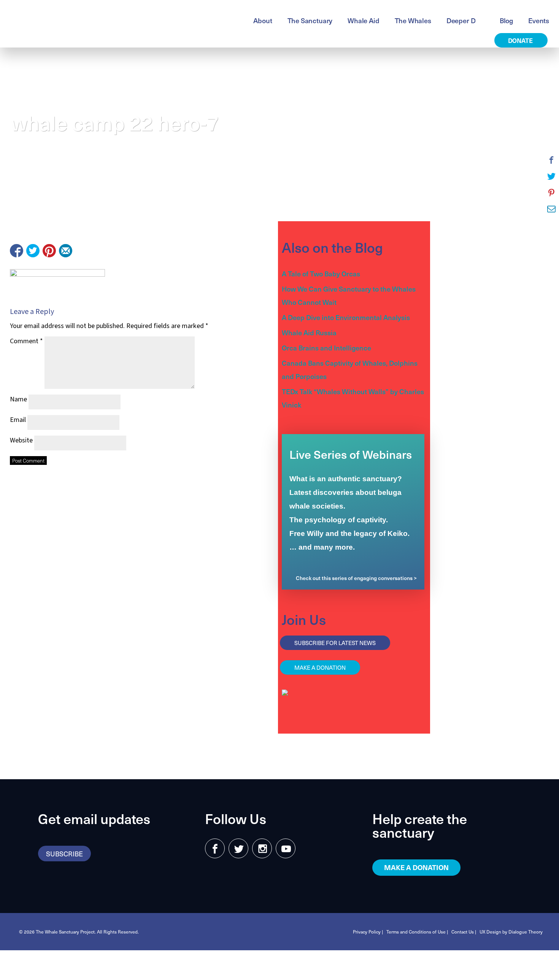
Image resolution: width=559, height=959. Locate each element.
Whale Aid (363, 20)
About (262, 20)
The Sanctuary (310, 20)
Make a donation (320, 667)
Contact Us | (463, 931)
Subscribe (64, 853)
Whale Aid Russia (309, 332)
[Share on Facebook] (16, 250)
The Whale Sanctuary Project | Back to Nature (101, 19)
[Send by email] (65, 250)
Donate (521, 40)
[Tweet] (33, 250)
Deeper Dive (465, 20)
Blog (506, 20)
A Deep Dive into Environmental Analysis (346, 317)
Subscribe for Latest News (335, 643)
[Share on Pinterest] (49, 250)
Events (538, 20)
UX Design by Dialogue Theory (511, 931)
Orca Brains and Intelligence (326, 347)
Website (21, 440)
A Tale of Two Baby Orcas (321, 273)
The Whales (413, 20)
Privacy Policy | (368, 931)
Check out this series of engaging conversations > (356, 578)
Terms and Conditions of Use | (417, 931)
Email (18, 420)
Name (18, 399)
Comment (26, 341)
